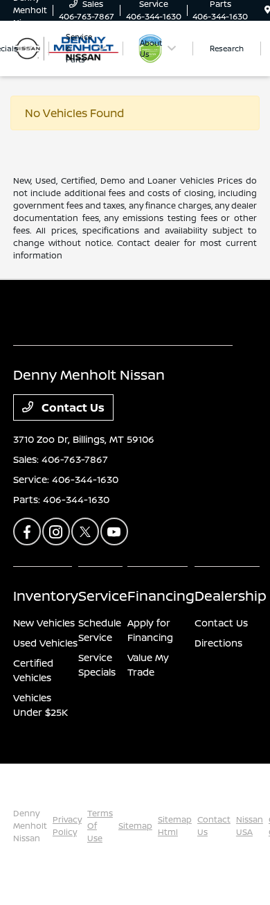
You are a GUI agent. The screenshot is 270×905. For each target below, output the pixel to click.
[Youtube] (114, 531)
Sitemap (135, 826)
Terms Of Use (100, 825)
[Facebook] (27, 531)
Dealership (231, 595)
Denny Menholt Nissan (30, 825)
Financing (161, 595)
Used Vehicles (45, 642)
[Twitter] (85, 531)
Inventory (45, 595)
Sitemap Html (175, 826)
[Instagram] (56, 531)
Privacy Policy (67, 826)
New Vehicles (44, 622)
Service (102, 595)
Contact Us (72, 407)
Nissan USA (249, 826)
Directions (218, 642)
